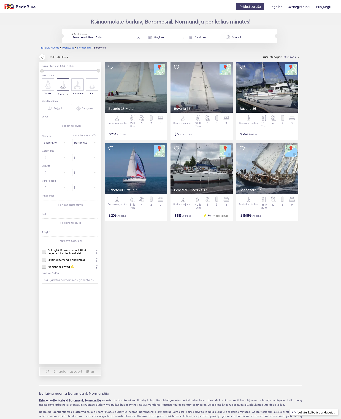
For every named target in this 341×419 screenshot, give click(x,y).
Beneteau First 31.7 (122, 190)
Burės (61, 94)
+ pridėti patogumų (70, 204)
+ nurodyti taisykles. (70, 241)
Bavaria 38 (182, 108)
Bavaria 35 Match (121, 108)
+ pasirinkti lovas (70, 125)
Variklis (47, 93)
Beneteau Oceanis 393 (191, 190)
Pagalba (275, 7)
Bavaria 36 (248, 108)
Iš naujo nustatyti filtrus (74, 371)
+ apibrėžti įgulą (70, 222)
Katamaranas (77, 93)
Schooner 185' (250, 190)
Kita (92, 93)
